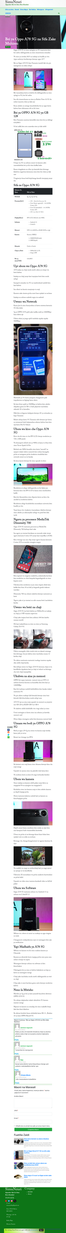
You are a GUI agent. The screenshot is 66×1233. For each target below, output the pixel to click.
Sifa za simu (9, 9)
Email (16, 1118)
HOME (30, 1192)
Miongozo (40, 9)
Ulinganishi (49, 9)
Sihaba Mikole (7, 15)
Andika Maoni (18, 1096)
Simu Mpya (24, 9)
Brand (17, 9)
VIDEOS (8, 13)
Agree (41, 1230)
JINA (16, 1110)
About (29, 1194)
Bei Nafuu (32, 9)
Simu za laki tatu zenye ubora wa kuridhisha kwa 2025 (35, 1164)
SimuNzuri (13, 2)
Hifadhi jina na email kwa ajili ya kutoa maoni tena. (33, 1126)
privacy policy (34, 1230)
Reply (17, 1040)
